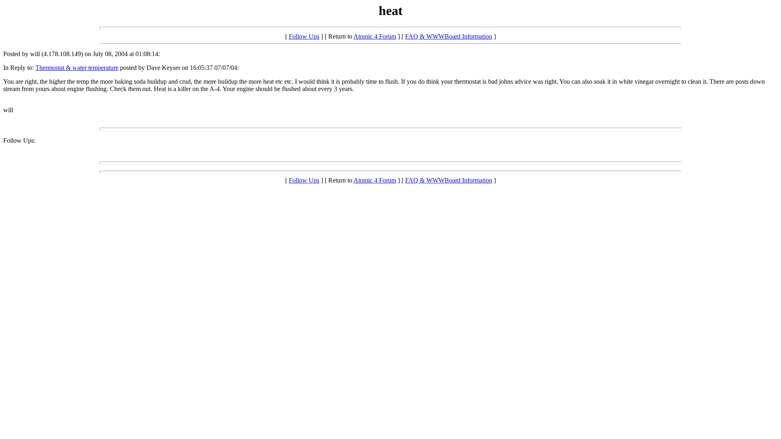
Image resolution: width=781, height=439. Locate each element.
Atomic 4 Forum (374, 36)
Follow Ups (304, 36)
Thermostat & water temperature (76, 67)
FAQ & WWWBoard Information (448, 36)
